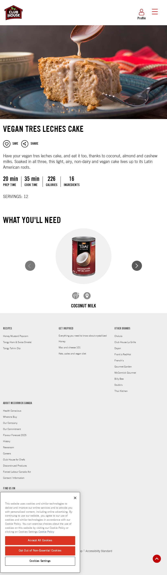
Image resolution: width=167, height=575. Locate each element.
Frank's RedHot (122, 354)
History (6, 441)
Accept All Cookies (40, 540)
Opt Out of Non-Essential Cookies (40, 550)
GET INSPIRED (66, 328)
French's (119, 360)
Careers (7, 453)
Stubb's (118, 385)
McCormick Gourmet (125, 373)
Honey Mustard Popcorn (15, 336)
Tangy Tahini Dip (12, 348)
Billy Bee (119, 379)
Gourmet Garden (123, 366)
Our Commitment (12, 429)
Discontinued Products (15, 466)
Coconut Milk (83, 306)
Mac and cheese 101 (70, 347)
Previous (30, 266)
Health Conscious (12, 411)
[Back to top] (157, 559)
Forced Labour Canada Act (17, 472)
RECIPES (7, 328)
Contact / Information (13, 478)
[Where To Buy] (87, 296)
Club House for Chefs (14, 459)
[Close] (75, 497)
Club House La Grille (125, 342)
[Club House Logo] (13, 22)
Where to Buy (10, 417)
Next (137, 266)
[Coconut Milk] (83, 256)
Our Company (10, 423)
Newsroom (8, 447)
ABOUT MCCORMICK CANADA (17, 403)
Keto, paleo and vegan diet (72, 353)
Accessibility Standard (99, 551)
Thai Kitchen (121, 391)
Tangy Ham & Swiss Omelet (17, 342)
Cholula (118, 336)
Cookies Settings (40, 561)
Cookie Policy (46, 532)
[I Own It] (75, 296)
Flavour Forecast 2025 (14, 435)
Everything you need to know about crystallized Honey (83, 339)
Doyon (117, 348)
